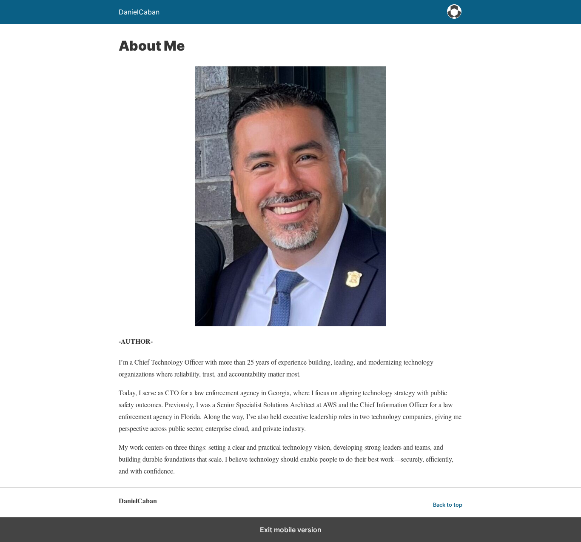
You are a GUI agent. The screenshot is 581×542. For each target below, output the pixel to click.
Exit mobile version (291, 529)
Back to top (447, 505)
